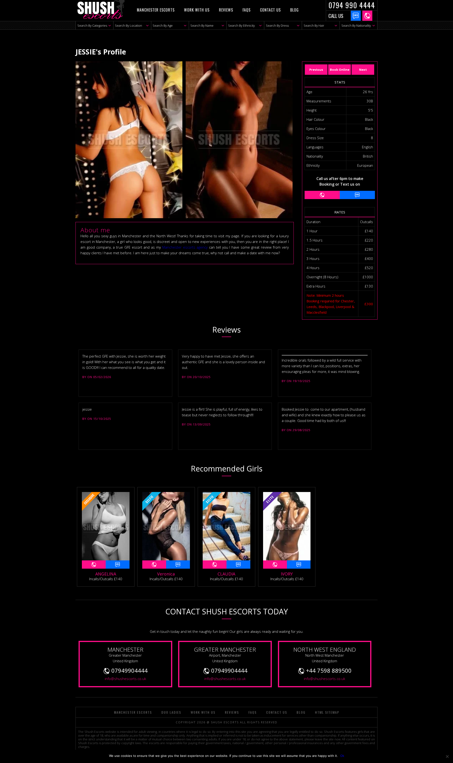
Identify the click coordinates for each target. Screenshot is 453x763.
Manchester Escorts (156, 10)
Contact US (270, 10)
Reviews (226, 10)
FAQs (247, 10)
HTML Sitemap (327, 712)
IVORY (287, 574)
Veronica (166, 574)
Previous (316, 69)
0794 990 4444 (351, 5)
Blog (294, 10)
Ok (342, 756)
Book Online (339, 69)
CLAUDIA (226, 574)
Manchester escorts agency (185, 247)
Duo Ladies (171, 712)
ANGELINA (105, 574)
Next (363, 69)
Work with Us (197, 10)
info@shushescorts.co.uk (125, 678)
